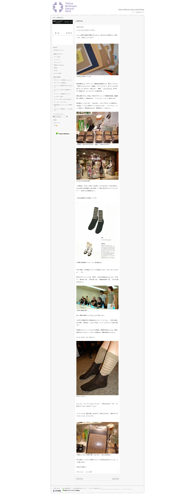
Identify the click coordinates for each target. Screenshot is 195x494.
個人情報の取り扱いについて (80, 488)
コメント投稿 (89, 471)
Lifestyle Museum (107, 88)
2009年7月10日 (115, 478)
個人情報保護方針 (67, 488)
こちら (94, 315)
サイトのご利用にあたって (95, 488)
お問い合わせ (57, 488)
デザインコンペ (79, 471)
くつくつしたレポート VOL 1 (85, 30)
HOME (54, 17)
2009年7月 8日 (79, 478)
